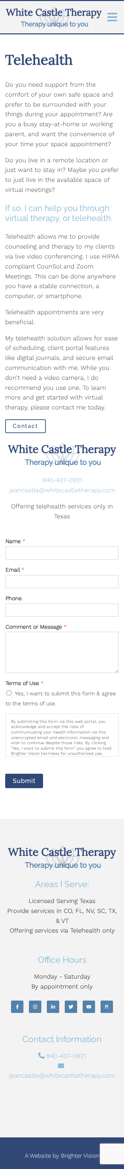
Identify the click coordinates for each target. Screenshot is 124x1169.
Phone (14, 598)
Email (15, 569)
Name (15, 541)
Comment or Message (36, 627)
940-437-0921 (62, 480)
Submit (24, 780)
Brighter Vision (80, 1155)
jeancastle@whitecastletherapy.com (62, 490)
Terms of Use (25, 683)
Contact (25, 426)
